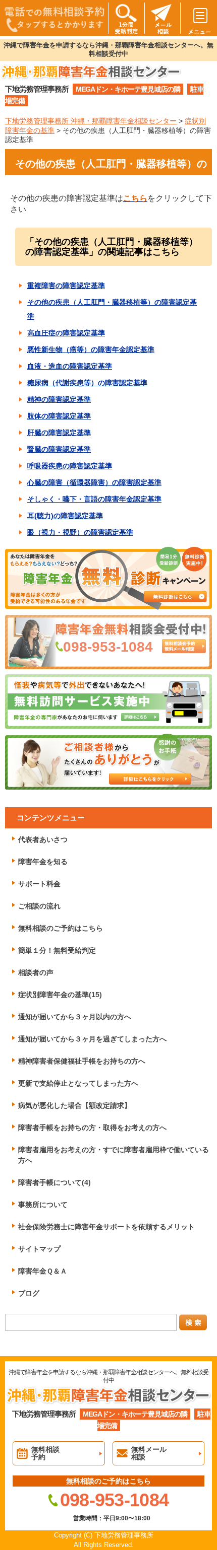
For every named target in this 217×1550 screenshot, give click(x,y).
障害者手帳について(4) (54, 1182)
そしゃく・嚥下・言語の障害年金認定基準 (94, 499)
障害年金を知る (43, 862)
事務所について (43, 1205)
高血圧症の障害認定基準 (66, 333)
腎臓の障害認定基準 (59, 449)
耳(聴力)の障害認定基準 (65, 516)
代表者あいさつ (43, 839)
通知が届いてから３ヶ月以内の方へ (74, 1017)
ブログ (28, 1293)
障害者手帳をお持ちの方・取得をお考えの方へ (92, 1127)
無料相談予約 (45, 1453)
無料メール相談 (149, 1453)
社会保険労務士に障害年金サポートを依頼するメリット (106, 1227)
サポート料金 (39, 884)
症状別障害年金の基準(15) (60, 995)
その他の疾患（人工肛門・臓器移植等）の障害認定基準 (112, 309)
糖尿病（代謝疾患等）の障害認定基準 (87, 383)
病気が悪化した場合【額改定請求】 (74, 1105)
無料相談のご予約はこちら (60, 928)
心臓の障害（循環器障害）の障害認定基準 (94, 482)
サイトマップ (39, 1249)
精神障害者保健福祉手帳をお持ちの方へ (81, 1061)
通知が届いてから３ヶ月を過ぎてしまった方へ (92, 1039)
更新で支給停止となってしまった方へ (78, 1083)
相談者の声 (35, 972)
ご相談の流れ (39, 906)
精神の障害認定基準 (59, 399)
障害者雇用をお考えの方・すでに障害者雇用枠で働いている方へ (113, 1155)
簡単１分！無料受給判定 (57, 950)
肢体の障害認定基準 (59, 416)
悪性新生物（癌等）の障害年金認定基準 (90, 349)
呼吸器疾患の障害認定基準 (69, 466)
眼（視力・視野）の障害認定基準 (80, 532)
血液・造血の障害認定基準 (69, 366)
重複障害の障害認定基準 (66, 285)
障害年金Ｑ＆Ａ (42, 1271)
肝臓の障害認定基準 (59, 433)
